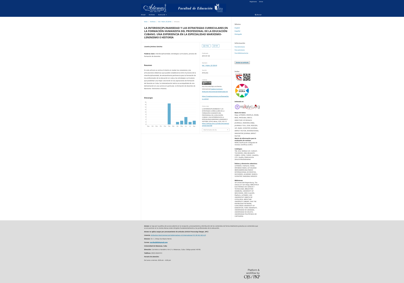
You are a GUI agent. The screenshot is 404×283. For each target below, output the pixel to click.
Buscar (259, 15)
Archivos (152, 15)
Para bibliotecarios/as (241, 53)
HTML (207, 46)
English (237, 28)
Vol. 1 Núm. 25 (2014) (164, 22)
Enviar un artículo (242, 62)
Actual (143, 15)
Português (238, 34)
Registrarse (253, 2)
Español (237, 31)
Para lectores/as (240, 47)
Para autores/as (240, 50)
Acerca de (161, 15)
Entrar (261, 2)
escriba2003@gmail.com (159, 242)
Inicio (146, 22)
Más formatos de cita (210, 130)
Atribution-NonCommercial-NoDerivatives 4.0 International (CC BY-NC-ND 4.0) (178, 235)
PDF (216, 46)
